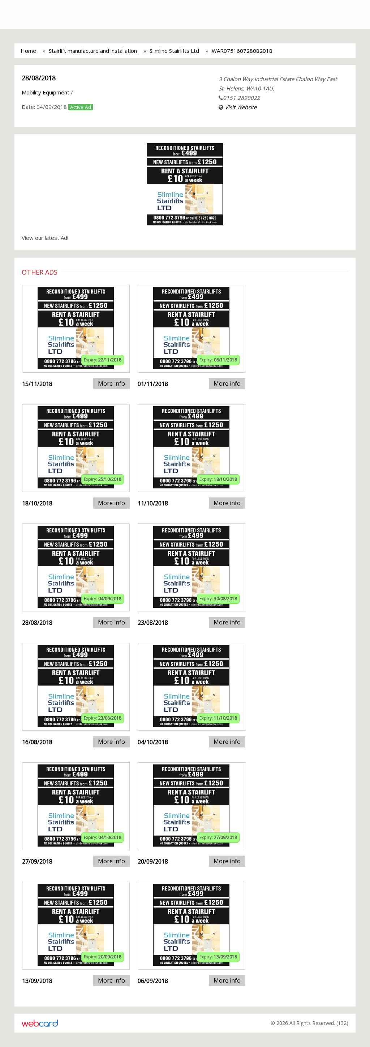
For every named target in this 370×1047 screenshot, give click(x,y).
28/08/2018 (39, 77)
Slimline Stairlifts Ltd (174, 50)
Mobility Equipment (45, 92)
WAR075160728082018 (242, 50)
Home (28, 50)
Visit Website (241, 107)
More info (111, 383)
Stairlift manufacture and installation (93, 50)
